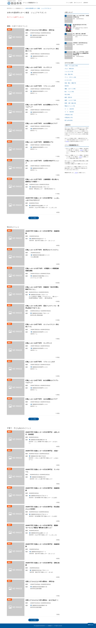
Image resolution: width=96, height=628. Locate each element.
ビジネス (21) (68, 80)
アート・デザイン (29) (70, 77)
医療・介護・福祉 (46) (70, 103)
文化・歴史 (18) (69, 74)
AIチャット (90, 624)
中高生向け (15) (69, 117)
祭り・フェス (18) (69, 91)
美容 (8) (67, 86)
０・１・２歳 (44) (69, 109)
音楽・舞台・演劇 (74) (70, 83)
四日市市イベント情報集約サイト (15, 8)
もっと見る (33, 218)
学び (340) (67, 94)
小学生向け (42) (69, 114)
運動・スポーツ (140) (70, 88)
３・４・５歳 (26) (69, 111)
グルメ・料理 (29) (69, 68)
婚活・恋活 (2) (68, 97)
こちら (67, 141)
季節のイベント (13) (70, 106)
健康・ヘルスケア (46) (70, 100)
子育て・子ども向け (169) (71, 65)
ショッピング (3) (69, 71)
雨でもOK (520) (68, 120)
